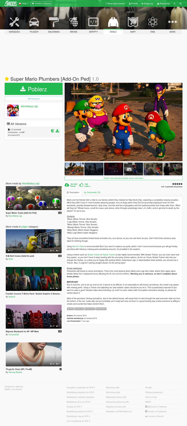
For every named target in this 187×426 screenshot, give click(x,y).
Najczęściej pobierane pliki (117, 401)
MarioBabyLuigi (29, 106)
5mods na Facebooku (157, 411)
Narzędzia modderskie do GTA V (81, 387)
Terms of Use (151, 397)
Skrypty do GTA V (74, 406)
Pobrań (73, 186)
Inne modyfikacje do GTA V (78, 421)
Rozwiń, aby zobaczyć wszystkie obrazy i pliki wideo (123, 178)
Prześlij (134, 3)
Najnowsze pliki (112, 387)
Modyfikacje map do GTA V (78, 416)
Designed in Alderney (14, 386)
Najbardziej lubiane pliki (116, 397)
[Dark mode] (175, 3)
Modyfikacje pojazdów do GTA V (80, 392)
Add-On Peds (78, 246)
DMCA (148, 401)
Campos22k (13, 334)
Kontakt (148, 387)
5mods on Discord (155, 416)
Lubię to (87, 186)
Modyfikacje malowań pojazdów (80, 397)
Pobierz (36, 89)
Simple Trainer (93, 254)
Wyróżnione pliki (113, 392)
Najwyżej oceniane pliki (116, 406)
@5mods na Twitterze (157, 406)
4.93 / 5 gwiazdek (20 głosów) (171, 186)
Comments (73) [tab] (93, 192)
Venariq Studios (15, 372)
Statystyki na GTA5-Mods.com (119, 411)
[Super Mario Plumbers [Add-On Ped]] (124, 122)
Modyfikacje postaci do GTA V (79, 411)
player (24, 226)
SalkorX (11, 296)
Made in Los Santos (13, 389)
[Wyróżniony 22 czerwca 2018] (7, 78)
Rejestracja (164, 3)
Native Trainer (109, 254)
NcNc (10, 259)
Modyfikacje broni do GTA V (79, 401)
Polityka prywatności (154, 392)
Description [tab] (73, 192)
